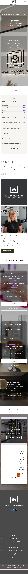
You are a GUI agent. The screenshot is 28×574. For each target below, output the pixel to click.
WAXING (5, 133)
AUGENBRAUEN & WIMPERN (12, 148)
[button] (25, 2)
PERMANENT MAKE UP (10, 102)
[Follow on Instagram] (14, 514)
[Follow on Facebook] (12, 514)
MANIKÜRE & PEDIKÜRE (11, 138)
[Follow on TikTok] (16, 514)
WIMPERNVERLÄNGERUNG (12, 143)
